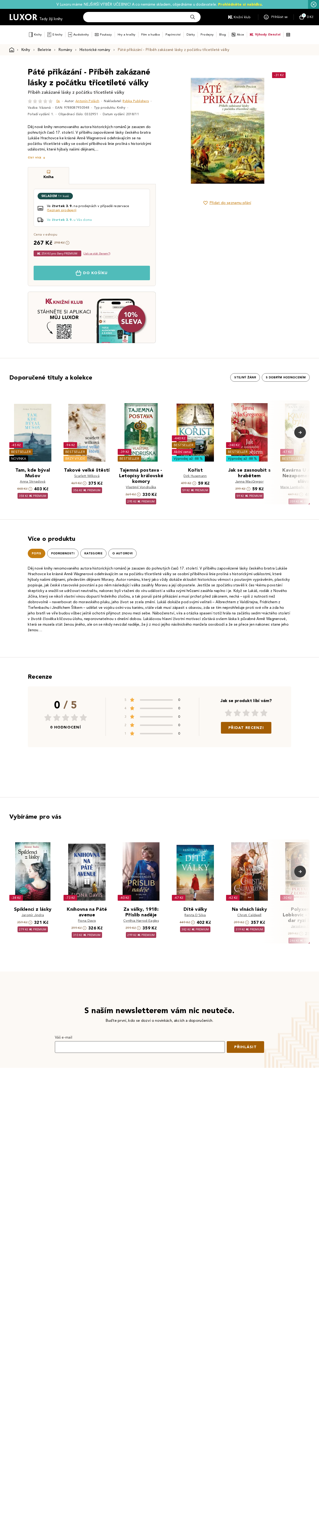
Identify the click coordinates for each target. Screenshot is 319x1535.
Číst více (34, 157)
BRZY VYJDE (75, 459)
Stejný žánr (245, 377)
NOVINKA (18, 459)
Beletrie (44, 49)
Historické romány (94, 49)
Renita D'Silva (195, 915)
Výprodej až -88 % (188, 459)
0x (58, 101)
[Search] (192, 17)
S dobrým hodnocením (286, 377)
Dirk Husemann (195, 476)
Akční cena (182, 452)
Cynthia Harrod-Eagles (141, 921)
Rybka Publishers (136, 101)
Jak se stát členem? (97, 253)
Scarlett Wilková (86, 476)
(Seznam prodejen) (61, 210)
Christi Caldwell (249, 915)
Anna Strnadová (32, 482)
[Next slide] (280, 130)
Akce (240, 34)
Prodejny (207, 34)
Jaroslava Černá (303, 926)
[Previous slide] (175, 130)
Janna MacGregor (249, 482)
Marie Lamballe (292, 487)
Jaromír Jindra (32, 915)
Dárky (191, 34)
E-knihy (57, 34)
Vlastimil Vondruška (141, 487)
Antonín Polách (87, 101)
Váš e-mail (63, 1037)
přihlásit (245, 1047)
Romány (65, 49)
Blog (222, 34)
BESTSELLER (21, 452)
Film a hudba (150, 34)
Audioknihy (81, 34)
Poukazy (106, 34)
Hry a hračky (126, 34)
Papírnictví (173, 34)
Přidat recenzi (246, 727)
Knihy (38, 34)
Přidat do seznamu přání (230, 203)
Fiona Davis (87, 921)
